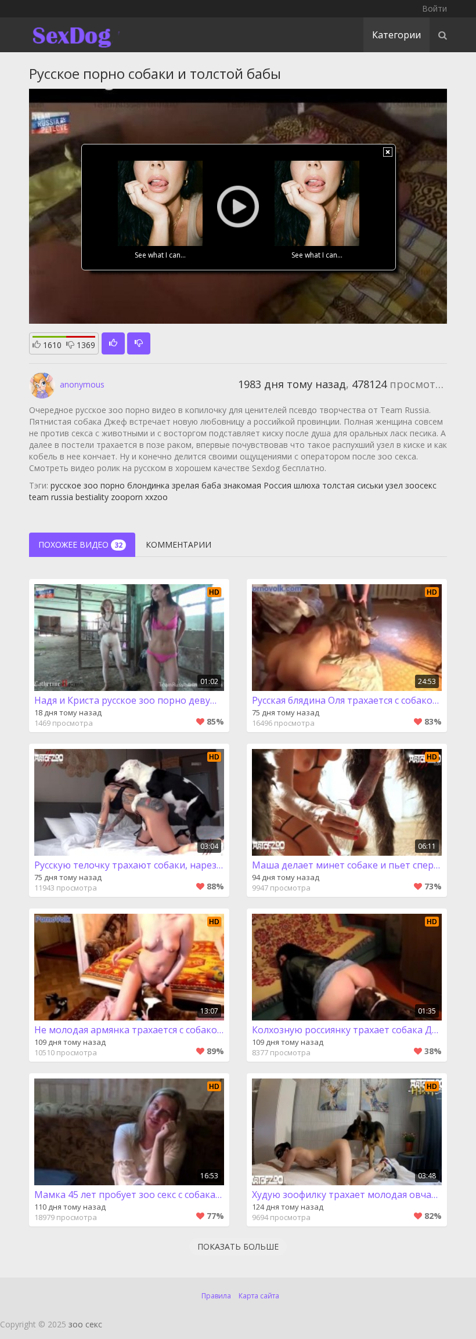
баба (211, 485)
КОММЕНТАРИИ (178, 544)
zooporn (127, 496)
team (39, 496)
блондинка (148, 485)
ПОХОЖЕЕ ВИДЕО (80, 544)
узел (394, 485)
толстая (338, 485)
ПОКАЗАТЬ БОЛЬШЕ (238, 1246)
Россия (277, 485)
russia (62, 496)
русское (66, 485)
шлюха (307, 485)
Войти (434, 8)
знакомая (242, 485)
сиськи (370, 485)
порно (112, 485)
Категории (396, 34)
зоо (91, 485)
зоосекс (421, 485)
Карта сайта (259, 1296)
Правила (216, 1296)
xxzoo (156, 496)
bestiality (92, 496)
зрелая (185, 485)
